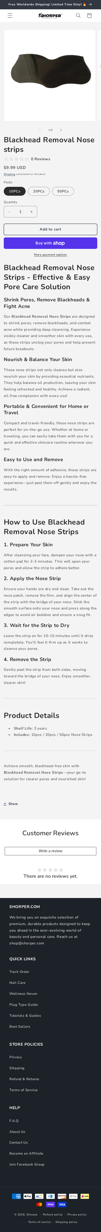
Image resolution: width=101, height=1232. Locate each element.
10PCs (14, 191)
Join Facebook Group (27, 1164)
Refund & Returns (24, 1079)
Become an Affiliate (26, 1153)
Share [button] (13, 803)
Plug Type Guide (23, 1004)
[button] (9, 15)
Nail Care (17, 982)
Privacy (15, 1057)
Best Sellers (19, 1026)
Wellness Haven (23, 993)
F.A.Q (13, 1120)
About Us (17, 1131)
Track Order (19, 971)
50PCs (63, 191)
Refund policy (53, 1214)
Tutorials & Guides (25, 1015)
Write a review (50, 851)
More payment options (50, 255)
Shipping (9, 174)
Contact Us (18, 1142)
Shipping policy (66, 1222)
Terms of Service (23, 1090)
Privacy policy (77, 1214)
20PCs (39, 191)
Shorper (32, 1214)
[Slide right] (61, 130)
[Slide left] (40, 130)
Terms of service (39, 1222)
